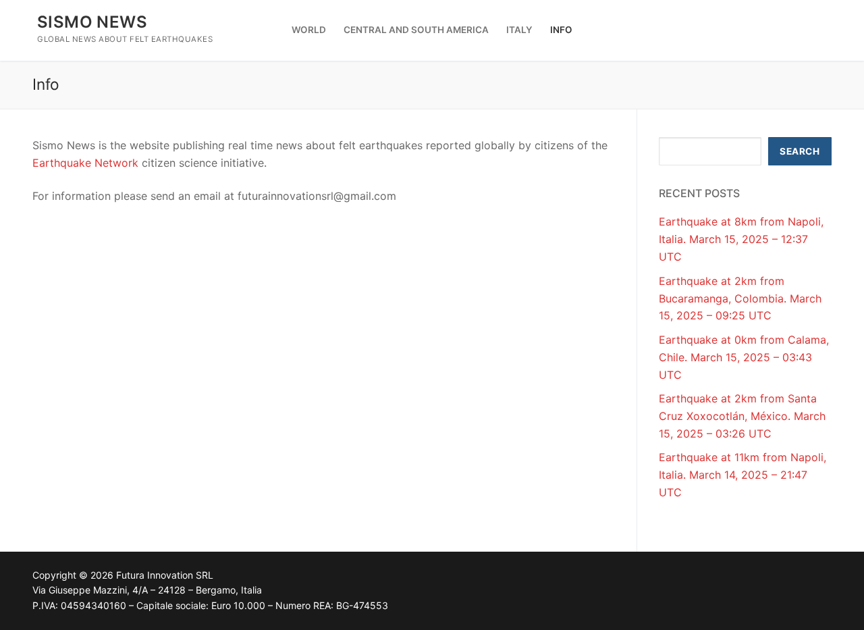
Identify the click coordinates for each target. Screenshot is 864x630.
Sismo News (92, 22)
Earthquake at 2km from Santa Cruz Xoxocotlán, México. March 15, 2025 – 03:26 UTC (742, 416)
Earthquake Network (85, 162)
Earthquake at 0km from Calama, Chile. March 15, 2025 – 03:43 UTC (744, 357)
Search (799, 151)
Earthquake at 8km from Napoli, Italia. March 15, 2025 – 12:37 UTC (741, 239)
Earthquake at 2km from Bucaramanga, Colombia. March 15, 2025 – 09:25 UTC (740, 298)
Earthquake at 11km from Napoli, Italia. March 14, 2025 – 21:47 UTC (742, 474)
